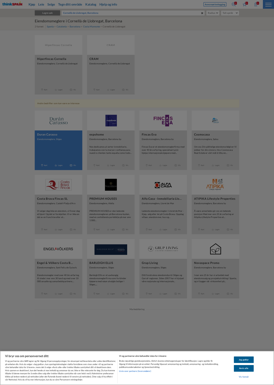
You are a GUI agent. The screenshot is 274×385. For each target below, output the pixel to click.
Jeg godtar (244, 359)
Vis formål (244, 376)
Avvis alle (243, 368)
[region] (137, 368)
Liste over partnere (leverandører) (135, 371)
